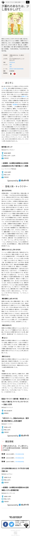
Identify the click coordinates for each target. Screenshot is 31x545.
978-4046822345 (19, 458)
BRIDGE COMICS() (16, 69)
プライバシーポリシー (15, 535)
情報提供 (15, 532)
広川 (5, 88)
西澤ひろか (24, 96)
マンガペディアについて (15, 530)
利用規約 (15, 533)
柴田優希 (15, 104)
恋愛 (10, 64)
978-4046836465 (19, 461)
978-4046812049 (19, 454)
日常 (10, 66)
